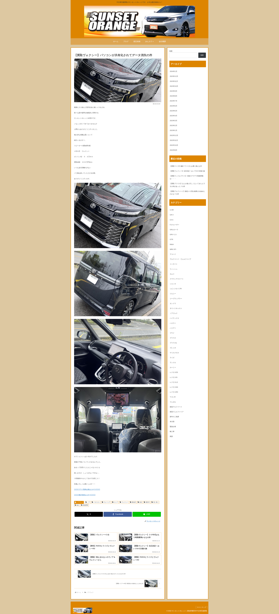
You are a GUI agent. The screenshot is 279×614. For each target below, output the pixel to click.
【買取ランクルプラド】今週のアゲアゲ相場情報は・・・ (186, 177)
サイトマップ (201, 607)
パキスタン (97, 502)
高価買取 (85, 505)
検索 (170, 51)
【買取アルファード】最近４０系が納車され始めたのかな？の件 (187, 192)
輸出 (78, 505)
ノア (88, 502)
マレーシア (107, 502)
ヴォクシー (125, 502)
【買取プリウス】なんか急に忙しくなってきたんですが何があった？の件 (187, 185)
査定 (140, 502)
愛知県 (134, 502)
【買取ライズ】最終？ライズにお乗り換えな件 (186, 166)
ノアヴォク (80, 502)
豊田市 (148, 502)
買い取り (156, 502)
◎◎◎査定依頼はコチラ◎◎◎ (84, 495)
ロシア (116, 502)
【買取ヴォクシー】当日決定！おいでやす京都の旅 (187, 171)
